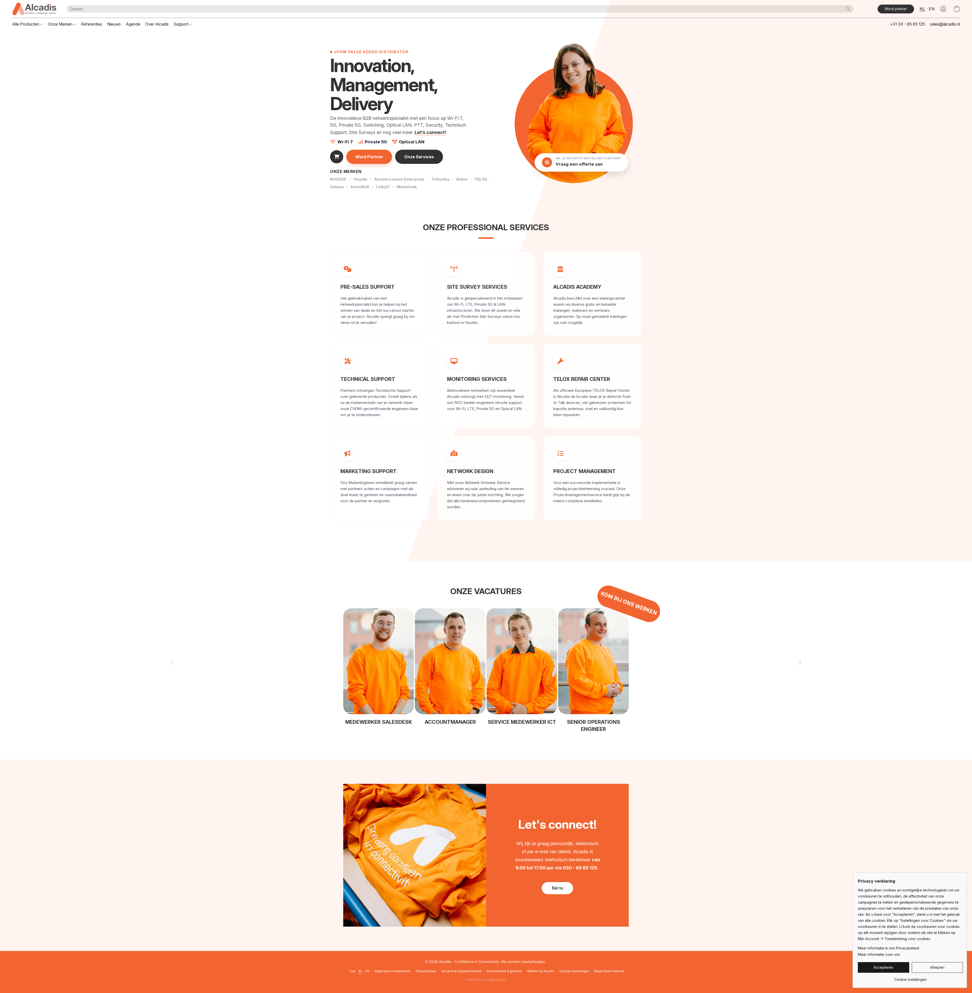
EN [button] (932, 8)
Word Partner (369, 156)
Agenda (133, 24)
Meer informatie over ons (879, 954)
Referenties (91, 24)
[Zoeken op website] (848, 8)
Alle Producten (26, 24)
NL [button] (922, 8)
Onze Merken (60, 24)
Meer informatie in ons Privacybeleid (888, 948)
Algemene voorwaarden (393, 971)
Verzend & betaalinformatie (461, 971)
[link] (910, 978)
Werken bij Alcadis (540, 971)
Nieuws (114, 24)
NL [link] (360, 971)
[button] (34, 9)
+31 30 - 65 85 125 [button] (907, 24)
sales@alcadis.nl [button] (945, 24)
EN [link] (367, 971)
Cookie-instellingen (574, 971)
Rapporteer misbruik (609, 971)
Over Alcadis (157, 24)
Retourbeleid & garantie (504, 971)
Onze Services (419, 156)
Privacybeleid (426, 971)
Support (181, 24)
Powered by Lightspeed (486, 979)
